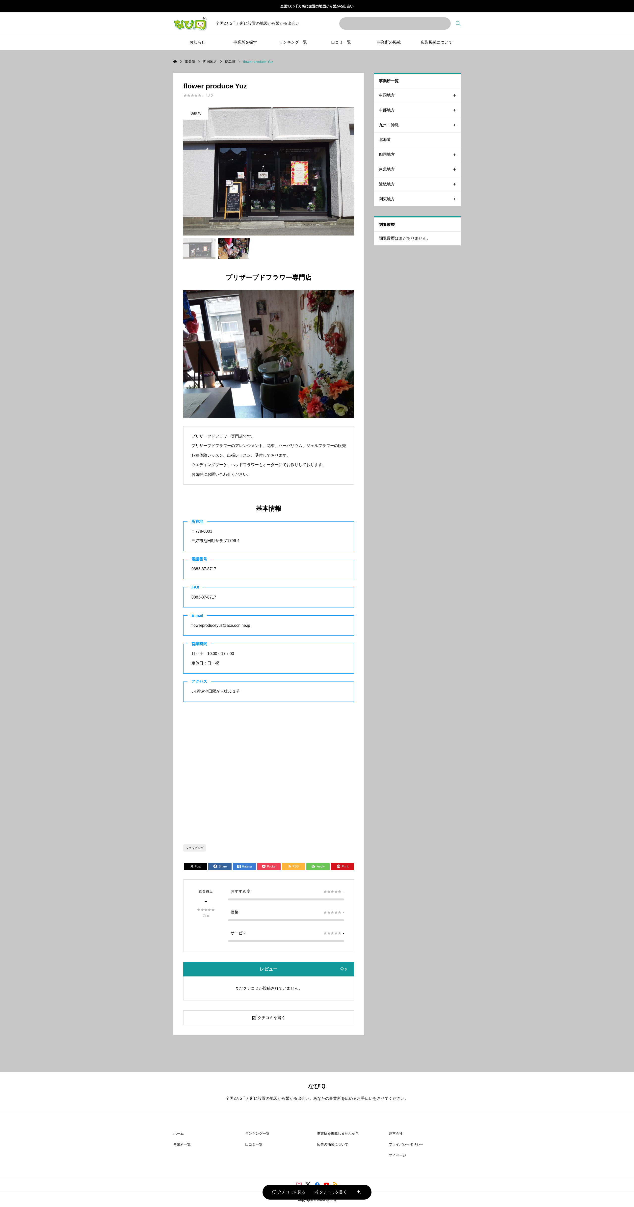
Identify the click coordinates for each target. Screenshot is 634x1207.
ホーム (178, 1133)
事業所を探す (245, 42)
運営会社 (396, 1133)
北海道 (385, 139)
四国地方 (387, 154)
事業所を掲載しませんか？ (338, 1133)
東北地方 (387, 169)
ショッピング (195, 848)
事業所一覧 (182, 1144)
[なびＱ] (190, 23)
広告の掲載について (332, 1144)
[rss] (335, 1184)
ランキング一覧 (293, 42)
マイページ (397, 1155)
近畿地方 (387, 184)
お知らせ (197, 42)
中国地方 (387, 95)
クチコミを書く (330, 1192)
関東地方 (387, 199)
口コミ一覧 (341, 42)
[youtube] (326, 1184)
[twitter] (308, 1184)
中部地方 (387, 110)
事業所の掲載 (389, 42)
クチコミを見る (288, 1192)
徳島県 (195, 113)
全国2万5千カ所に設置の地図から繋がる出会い (317, 6)
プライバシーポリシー (406, 1144)
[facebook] (317, 1184)
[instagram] (299, 1184)
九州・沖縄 (389, 125)
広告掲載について (436, 42)
